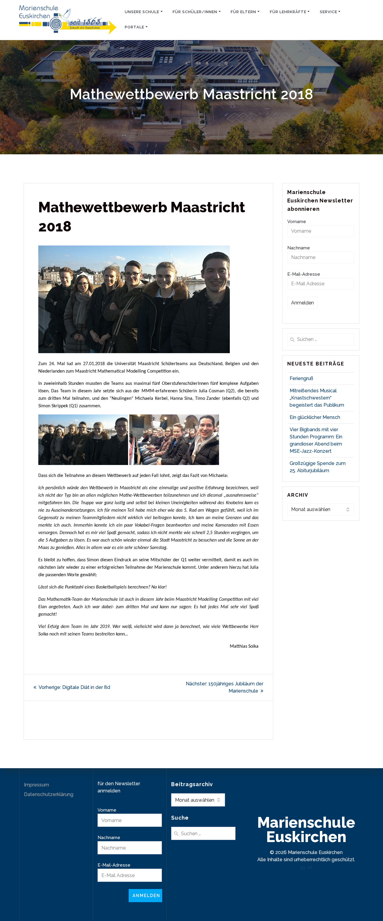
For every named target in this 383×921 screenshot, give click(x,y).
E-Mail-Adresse (303, 274)
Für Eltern (243, 12)
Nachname (298, 248)
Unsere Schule (142, 12)
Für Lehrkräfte (288, 12)
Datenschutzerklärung (48, 794)
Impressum (36, 785)
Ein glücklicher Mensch (315, 417)
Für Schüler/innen (195, 12)
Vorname (296, 221)
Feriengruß (301, 378)
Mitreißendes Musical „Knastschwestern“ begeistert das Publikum (317, 398)
